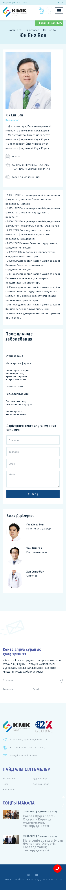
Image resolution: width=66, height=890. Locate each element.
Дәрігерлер (32, 30)
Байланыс (9, 789)
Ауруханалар (41, 784)
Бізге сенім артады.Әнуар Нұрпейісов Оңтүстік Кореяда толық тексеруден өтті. (43, 845)
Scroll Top (62, 808)
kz (59, 2)
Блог (5, 784)
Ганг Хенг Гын (35, 524)
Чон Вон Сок (34, 548)
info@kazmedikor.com (23, 755)
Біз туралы (9, 778)
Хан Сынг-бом (35, 571)
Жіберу (33, 493)
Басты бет (15, 30)
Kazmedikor (17, 879)
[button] (49, 10)
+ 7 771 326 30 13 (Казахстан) (27, 747)
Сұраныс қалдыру (50, 23)
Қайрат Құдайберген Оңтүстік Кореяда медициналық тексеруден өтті (39, 821)
